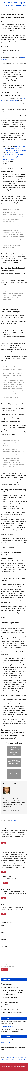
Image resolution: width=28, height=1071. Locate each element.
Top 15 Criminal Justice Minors (10, 997)
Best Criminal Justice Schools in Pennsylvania (13, 1012)
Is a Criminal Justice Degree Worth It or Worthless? (11, 1003)
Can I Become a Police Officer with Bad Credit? (13, 990)
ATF (20, 146)
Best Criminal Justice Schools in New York (12, 1009)
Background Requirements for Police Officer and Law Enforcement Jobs (14, 983)
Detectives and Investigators (11, 157)
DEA (16, 146)
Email (3, 932)
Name (3, 926)
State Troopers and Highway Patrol (13, 155)
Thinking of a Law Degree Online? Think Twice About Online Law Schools (13, 993)
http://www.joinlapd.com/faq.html (11, 397)
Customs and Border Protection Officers (14, 150)
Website (3, 939)
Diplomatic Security (16, 148)
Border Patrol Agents (12, 152)
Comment (4, 946)
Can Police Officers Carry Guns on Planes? (12, 1007)
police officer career (12, 118)
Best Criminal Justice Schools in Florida (11, 987)
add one (13, 820)
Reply (3, 843)
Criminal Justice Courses (7, 1026)
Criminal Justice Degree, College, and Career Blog (14, 4)
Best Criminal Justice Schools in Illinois (11, 1000)
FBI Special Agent (12, 101)
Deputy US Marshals (9, 159)
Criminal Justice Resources (8, 1043)
